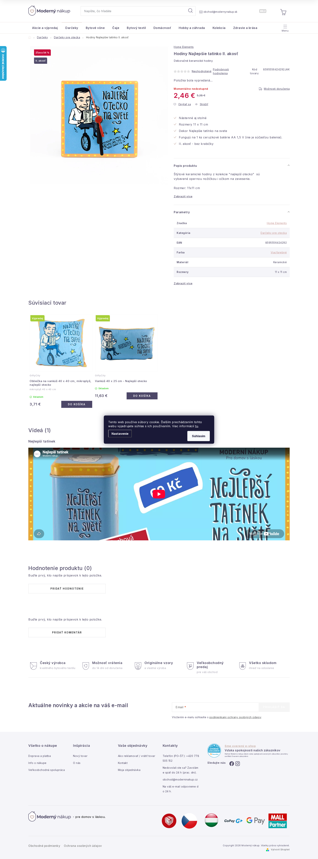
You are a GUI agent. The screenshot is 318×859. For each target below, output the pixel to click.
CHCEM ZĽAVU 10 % (192, 461)
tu (196, 426)
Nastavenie (120, 433)
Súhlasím (198, 436)
